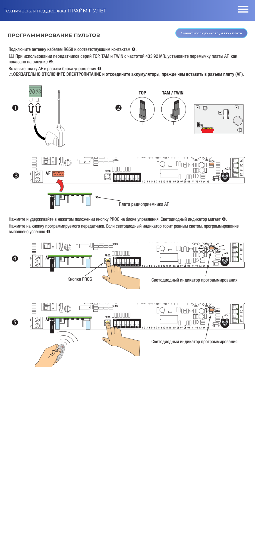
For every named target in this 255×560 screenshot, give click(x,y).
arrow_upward (244, 549)
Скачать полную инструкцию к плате (211, 33)
